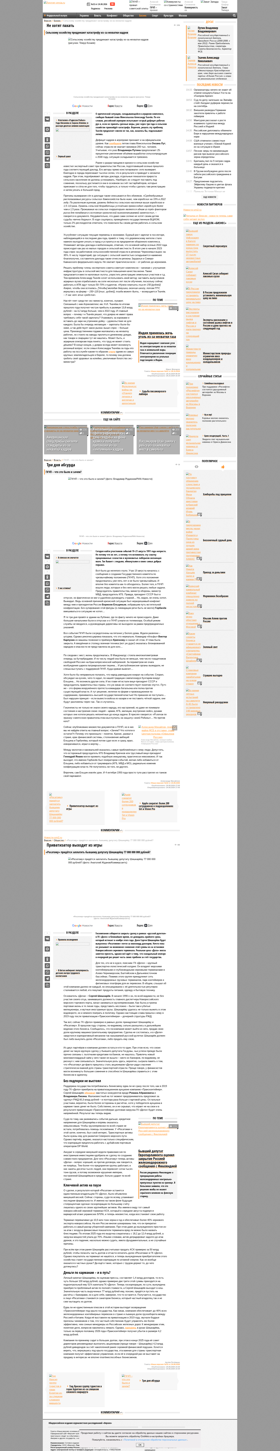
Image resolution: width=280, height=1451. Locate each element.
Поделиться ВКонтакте (47, 119)
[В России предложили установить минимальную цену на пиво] (193, 295)
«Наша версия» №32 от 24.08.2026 (165, 783)
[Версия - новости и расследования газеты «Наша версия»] (65, 8)
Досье (210, 22)
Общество (128, 15)
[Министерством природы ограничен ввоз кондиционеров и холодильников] (193, 358)
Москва (183, 15)
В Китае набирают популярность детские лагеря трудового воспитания (72, 973)
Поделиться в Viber (47, 152)
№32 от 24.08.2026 (99, 4)
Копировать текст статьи (47, 165)
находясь (130, 1327)
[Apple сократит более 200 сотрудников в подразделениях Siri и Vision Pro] (129, 806)
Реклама (108, 8)
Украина (84, 15)
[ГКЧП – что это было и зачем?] (129, 1381)
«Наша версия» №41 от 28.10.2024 (165, 371)
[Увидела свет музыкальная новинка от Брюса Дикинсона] (193, 445)
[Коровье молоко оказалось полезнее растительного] (193, 421)
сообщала (115, 143)
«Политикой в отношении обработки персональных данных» (155, 1439)
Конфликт (112, 15)
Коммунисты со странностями (192, 10)
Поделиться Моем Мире (47, 129)
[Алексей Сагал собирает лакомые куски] (193, 275)
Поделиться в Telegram (47, 159)
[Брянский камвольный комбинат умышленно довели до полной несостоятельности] (193, 596)
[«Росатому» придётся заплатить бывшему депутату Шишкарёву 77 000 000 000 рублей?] (56, 808)
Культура (168, 15)
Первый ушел (64, 156)
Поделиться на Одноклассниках (47, 139)
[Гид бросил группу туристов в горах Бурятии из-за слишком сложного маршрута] (56, 1389)
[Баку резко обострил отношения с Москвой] (193, 620)
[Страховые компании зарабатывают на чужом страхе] (193, 675)
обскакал (89, 1092)
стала (112, 351)
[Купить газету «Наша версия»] (89, 4)
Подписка (95, 8)
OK (140, 1445)
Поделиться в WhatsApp (47, 146)
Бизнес (142, 15)
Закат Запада (225, 9)
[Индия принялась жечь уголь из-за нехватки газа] (157, 317)
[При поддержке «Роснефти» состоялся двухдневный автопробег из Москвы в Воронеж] (193, 395)
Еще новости (209, 197)
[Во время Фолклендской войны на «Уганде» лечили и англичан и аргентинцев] (129, 393)
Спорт (155, 15)
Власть (97, 15)
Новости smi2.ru (53, 837)
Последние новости (210, 84)
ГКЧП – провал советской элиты (155, 11)
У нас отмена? (64, 588)
